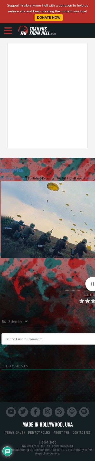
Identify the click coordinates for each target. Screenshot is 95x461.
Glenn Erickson (15, 178)
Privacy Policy (39, 432)
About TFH (61, 432)
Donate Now (48, 17)
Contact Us (81, 432)
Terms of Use (15, 432)
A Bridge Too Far (21, 160)
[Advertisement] (47, 95)
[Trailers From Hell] (23, 31)
